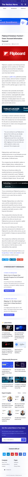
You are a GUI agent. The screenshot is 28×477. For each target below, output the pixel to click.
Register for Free (9, 290)
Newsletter (14, 8)
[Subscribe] (23, 439)
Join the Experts (9, 314)
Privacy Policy (17, 466)
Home (4, 8)
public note (13, 76)
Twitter (11, 253)
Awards (15, 464)
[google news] (24, 454)
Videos (19, 393)
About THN (4, 462)
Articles (24, 393)
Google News (5, 253)
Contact (3, 466)
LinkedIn (18, 253)
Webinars (23, 8)
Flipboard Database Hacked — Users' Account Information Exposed (13, 38)
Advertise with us (5, 464)
